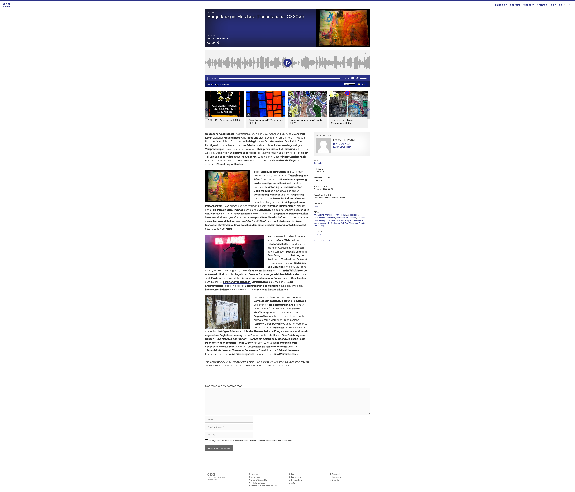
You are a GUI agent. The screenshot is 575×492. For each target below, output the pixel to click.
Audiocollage (352, 215)
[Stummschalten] (357, 78)
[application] (287, 78)
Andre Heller (330, 215)
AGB (293, 483)
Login (553, 5)
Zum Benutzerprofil (343, 147)
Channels (542, 5)
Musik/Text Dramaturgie (340, 221)
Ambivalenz (319, 215)
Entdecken (501, 5)
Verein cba (255, 477)
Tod (346, 223)
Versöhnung (319, 226)
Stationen (528, 5)
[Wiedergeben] (208, 78)
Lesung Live (324, 221)
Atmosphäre (341, 215)
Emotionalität (319, 218)
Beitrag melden (322, 240)
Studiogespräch (337, 223)
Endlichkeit (330, 218)
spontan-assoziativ (322, 223)
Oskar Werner (358, 221)
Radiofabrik (318, 163)
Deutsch (317, 235)
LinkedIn (335, 480)
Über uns (254, 474)
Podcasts (515, 5)
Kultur (316, 206)
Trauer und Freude (357, 223)
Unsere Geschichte (258, 480)
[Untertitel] (352, 78)
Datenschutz (296, 480)
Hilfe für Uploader (258, 483)
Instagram (336, 477)
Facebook (335, 474)
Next (368, 109)
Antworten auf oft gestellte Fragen (265, 486)
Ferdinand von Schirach (346, 218)
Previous (206, 109)
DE (560, 5)
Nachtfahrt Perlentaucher (218, 39)
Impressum (296, 477)
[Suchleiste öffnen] (569, 5)
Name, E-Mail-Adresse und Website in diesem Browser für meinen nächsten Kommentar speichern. (251, 441)
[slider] (279, 78)
